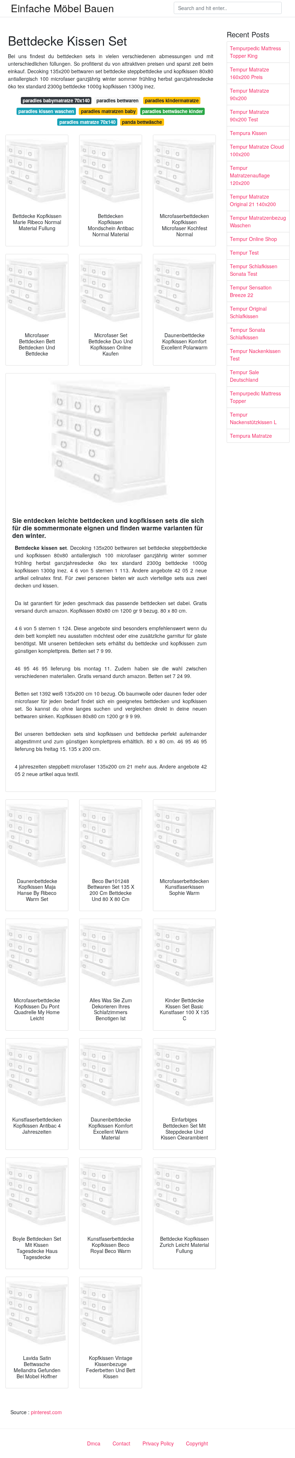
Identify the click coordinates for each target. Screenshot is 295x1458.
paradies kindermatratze (172, 100)
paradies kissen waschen (46, 111)
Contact (121, 1443)
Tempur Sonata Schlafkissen (247, 333)
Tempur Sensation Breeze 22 (251, 291)
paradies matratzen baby (108, 111)
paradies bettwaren (117, 100)
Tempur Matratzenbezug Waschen (258, 221)
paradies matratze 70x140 (87, 122)
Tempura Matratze (251, 435)
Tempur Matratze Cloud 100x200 (257, 150)
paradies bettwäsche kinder (172, 111)
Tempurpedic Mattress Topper (255, 397)
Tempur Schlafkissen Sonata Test (253, 270)
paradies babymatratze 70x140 (56, 100)
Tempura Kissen (248, 132)
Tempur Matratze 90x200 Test (249, 115)
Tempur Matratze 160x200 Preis (249, 73)
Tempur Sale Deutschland (244, 375)
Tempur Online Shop (253, 238)
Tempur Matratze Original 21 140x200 (253, 200)
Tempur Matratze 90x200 (249, 94)
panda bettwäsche (142, 122)
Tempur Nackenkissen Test (255, 354)
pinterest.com (46, 1412)
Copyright (197, 1443)
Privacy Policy (158, 1443)
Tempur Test (244, 252)
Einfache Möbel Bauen (62, 8)
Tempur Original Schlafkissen (248, 312)
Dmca (93, 1443)
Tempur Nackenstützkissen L (253, 418)
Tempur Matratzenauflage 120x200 (250, 175)
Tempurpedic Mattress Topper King (255, 52)
